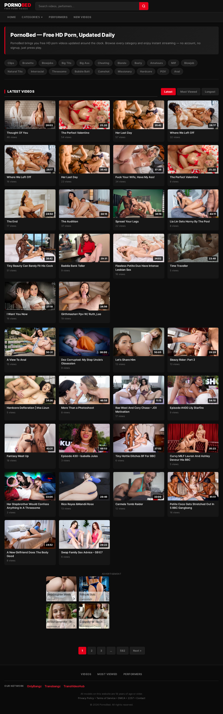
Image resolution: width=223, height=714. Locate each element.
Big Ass (85, 63)
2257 (131, 698)
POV (163, 71)
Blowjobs (47, 63)
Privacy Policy (86, 698)
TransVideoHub (74, 686)
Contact (140, 698)
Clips (11, 63)
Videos (86, 674)
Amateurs (156, 63)
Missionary (125, 71)
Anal (177, 71)
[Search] (143, 6)
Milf (173, 63)
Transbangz (53, 686)
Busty (138, 63)
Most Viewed (188, 91)
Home (11, 17)
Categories (31, 17)
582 (122, 650)
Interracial (37, 71)
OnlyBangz (34, 686)
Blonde (122, 63)
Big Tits (66, 63)
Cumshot (104, 71)
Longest (210, 91)
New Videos (82, 17)
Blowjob (189, 63)
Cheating (103, 63)
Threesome (59, 71)
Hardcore (146, 71)
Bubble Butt (82, 71)
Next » (137, 650)
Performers (58, 17)
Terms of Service (105, 698)
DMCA (121, 698)
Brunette (28, 63)
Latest (168, 91)
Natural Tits (15, 71)
